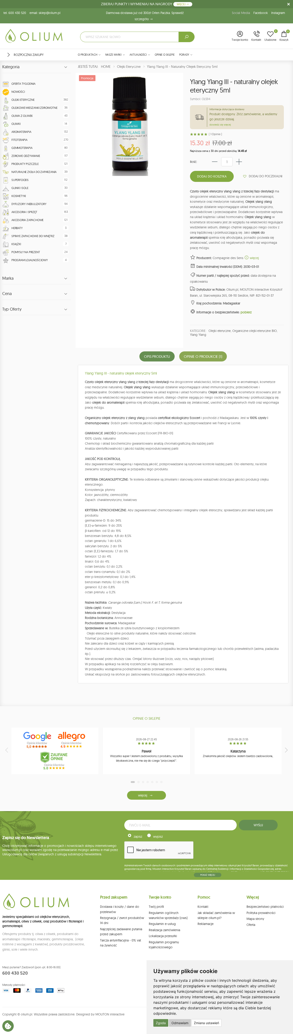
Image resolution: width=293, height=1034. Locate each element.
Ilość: (193, 162)
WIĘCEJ (181, 4)
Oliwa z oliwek (22, 116)
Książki (16, 244)
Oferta (251, 925)
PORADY (184, 54)
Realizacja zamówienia (164, 930)
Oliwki (16, 124)
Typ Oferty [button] (12, 309)
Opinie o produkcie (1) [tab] (203, 356)
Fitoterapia (19, 140)
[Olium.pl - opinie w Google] (38, 740)
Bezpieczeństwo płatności (265, 907)
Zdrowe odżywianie (25, 156)
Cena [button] (7, 293)
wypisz (158, 836)
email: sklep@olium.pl (45, 13)
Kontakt (203, 907)
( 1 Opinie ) (215, 134)
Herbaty (17, 228)
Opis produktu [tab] (157, 356)
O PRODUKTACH (87, 54)
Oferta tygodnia (23, 83)
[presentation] (7, 750)
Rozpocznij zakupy (28, 55)
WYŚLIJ (258, 825)
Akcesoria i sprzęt (24, 212)
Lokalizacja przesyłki (163, 936)
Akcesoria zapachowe (27, 220)
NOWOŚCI (18, 91)
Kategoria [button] (10, 66)
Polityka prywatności (261, 913)
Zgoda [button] (161, 1023)
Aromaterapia (21, 132)
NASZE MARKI (113, 54)
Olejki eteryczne (23, 99)
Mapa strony (255, 919)
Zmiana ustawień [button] (206, 1023)
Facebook (260, 13)
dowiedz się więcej (220, 124)
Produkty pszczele (25, 164)
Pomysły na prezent (25, 252)
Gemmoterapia (22, 148)
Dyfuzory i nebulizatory (28, 204)
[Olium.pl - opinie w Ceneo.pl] (55, 760)
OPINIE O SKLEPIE (165, 54)
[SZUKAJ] (187, 37)
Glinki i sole (19, 188)
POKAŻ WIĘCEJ (207, 874)
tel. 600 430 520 (14, 13)
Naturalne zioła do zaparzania (34, 172)
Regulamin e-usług (162, 924)
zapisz (138, 836)
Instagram (278, 13)
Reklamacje (206, 924)
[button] (240, 36)
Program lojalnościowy (29, 260)
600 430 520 (15, 973)
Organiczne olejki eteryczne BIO (254, 331)
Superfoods (20, 180)
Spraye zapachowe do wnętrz (32, 236)
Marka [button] (8, 278)
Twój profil (156, 907)
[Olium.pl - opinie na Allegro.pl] (72, 740)
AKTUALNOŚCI (138, 54)
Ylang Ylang (198, 335)
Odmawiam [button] (179, 1023)
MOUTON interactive (110, 1014)
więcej (254, 258)
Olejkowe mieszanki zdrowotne (34, 107)
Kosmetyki (18, 196)
